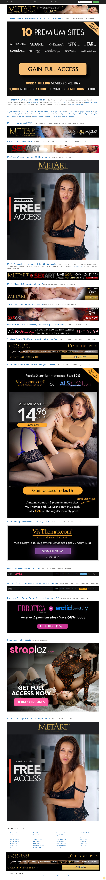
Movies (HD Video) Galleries (86, 832)
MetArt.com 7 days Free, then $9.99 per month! (28, 156)
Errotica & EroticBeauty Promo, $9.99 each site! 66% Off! (33, 598)
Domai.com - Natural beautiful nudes (23, 568)
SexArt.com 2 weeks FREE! (19, 141)
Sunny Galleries (83, 839)
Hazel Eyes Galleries (61, 841)
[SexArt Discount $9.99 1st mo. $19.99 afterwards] (53, 314)
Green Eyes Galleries (61, 839)
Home (21, 2)
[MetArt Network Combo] (53, 351)
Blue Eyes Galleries (60, 837)
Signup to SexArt (12, 116)
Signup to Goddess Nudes (38, 114)
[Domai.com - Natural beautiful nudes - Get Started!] (53, 574)
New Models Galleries (61, 845)
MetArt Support (77, 266)
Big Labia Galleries (60, 835)
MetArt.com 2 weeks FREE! (19, 123)
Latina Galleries (13, 848)
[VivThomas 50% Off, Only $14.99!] (53, 543)
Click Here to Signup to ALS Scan (56, 112)
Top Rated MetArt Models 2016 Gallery (51, 875)
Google (75, 875)
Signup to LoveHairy (53, 114)
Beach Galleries (83, 835)
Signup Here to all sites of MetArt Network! (26, 111)
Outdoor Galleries (14, 835)
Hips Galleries (83, 837)
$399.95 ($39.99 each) (91, 102)
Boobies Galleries (37, 841)
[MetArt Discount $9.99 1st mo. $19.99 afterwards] (53, 293)
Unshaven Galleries (37, 835)
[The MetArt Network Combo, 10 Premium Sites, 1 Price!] (53, 58)
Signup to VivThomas (67, 116)
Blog (26, 2)
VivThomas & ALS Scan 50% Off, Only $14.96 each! (31, 364)
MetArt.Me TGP (80, 875)
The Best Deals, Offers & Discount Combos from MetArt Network (36, 18)
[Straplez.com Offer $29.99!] (53, 677)
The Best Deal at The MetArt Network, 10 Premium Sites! (33, 339)
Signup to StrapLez (24, 116)
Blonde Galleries (14, 837)
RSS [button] (35, 2)
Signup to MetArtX (78, 114)
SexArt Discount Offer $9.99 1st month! (25, 304)
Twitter (72, 875)
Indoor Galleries (14, 832)
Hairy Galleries (36, 832)
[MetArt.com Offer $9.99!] (53, 210)
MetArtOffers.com (12, 2)
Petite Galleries (83, 841)
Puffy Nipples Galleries (38, 845)
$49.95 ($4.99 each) (34, 102)
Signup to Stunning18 (38, 116)
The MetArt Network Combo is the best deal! (27, 99)
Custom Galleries (55, 2)
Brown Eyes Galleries (61, 843)
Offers (30, 2)
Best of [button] (40, 2)
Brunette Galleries (14, 839)
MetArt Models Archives (11, 875)
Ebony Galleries (14, 843)
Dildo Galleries (83, 845)
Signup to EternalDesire (22, 114)
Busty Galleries (36, 843)
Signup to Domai (72, 112)
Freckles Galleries (84, 843)
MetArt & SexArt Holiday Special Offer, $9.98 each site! (32, 263)
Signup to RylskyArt (91, 114)
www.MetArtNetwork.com (77, 104)
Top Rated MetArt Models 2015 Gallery (37, 875)
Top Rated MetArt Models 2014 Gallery (23, 875)
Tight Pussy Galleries (38, 848)
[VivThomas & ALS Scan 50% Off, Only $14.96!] (53, 443)
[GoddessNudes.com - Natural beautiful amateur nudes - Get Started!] (53, 588)
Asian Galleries (13, 845)
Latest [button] (46, 2)
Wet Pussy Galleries (61, 832)
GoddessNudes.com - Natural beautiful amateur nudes (32, 583)
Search (96, 2)
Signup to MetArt (66, 114)
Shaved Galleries (37, 837)
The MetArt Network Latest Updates (64, 875)
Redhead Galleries (14, 841)
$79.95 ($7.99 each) (61, 102)
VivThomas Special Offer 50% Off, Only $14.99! (28, 521)
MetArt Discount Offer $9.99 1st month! (25, 284)
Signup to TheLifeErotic (53, 116)
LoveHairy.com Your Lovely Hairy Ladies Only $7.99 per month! (36, 324)
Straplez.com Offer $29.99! (19, 639)
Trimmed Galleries (37, 839)
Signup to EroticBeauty (85, 112)
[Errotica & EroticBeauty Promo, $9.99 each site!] (53, 617)
